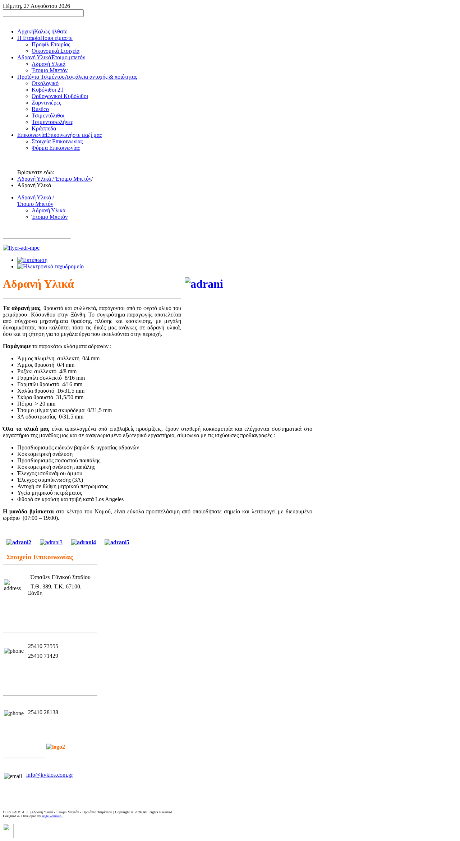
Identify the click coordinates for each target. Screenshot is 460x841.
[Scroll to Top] (8, 836)
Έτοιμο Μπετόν (50, 217)
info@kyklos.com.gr (49, 775)
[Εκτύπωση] (32, 260)
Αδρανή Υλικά (48, 210)
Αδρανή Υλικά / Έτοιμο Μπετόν (54, 179)
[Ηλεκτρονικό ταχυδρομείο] (50, 266)
